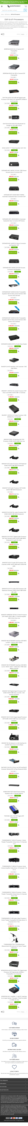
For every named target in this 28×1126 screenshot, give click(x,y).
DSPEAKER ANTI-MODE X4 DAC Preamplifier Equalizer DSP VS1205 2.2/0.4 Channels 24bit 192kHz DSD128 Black (14, 319)
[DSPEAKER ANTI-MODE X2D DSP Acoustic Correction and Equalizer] (14, 261)
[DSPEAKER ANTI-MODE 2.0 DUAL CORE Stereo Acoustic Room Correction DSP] (14, 164)
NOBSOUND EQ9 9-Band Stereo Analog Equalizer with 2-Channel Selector (14, 792)
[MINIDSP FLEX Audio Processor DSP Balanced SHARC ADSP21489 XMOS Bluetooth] (14, 457)
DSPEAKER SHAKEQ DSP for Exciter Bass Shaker (14, 344)
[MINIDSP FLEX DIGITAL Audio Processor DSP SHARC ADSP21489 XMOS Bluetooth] (14, 506)
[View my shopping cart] (26, 6)
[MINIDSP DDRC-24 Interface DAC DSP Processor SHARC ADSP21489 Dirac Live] (14, 433)
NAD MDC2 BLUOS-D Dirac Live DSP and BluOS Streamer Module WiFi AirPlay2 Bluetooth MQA (14, 768)
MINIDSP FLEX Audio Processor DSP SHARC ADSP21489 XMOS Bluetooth (14, 489)
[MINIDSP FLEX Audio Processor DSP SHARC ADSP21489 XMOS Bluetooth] (14, 481)
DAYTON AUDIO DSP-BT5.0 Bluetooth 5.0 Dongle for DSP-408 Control (14, 124)
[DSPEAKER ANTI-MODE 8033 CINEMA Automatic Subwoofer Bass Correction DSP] (14, 188)
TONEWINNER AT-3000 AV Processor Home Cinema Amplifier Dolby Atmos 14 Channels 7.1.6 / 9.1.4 (14, 868)
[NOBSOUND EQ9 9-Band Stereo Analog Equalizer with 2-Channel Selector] (14, 785)
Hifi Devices (7, 14)
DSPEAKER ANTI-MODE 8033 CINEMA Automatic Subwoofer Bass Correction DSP (14, 195)
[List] (3, 34)
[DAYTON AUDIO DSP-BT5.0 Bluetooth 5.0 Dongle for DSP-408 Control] (14, 117)
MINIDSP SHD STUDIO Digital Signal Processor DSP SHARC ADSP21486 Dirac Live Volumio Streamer (14, 718)
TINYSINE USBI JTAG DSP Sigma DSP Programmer (14, 817)
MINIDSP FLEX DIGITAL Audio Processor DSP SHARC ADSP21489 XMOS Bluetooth (14, 513)
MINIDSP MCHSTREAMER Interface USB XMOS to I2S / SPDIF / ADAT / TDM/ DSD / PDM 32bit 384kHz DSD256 (14, 666)
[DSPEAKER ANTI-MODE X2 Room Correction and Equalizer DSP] (14, 237)
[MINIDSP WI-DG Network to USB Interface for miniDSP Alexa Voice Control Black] (14, 736)
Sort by (18, 34)
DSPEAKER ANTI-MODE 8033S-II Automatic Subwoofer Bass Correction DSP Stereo (14, 220)
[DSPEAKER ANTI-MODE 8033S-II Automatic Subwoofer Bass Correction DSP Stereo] (14, 212)
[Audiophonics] (14, 6)
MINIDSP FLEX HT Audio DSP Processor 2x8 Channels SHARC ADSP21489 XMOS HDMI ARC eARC (14, 564)
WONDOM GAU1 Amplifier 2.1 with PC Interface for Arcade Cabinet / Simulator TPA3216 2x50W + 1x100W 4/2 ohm (14, 998)
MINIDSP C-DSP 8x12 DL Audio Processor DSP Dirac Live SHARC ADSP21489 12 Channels (14, 391)
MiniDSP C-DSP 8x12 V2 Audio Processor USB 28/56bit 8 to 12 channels (14, 416)
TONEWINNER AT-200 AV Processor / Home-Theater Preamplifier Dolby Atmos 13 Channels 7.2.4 (14, 842)
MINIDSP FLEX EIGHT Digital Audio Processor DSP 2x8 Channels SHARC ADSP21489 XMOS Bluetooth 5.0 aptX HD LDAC (14, 538)
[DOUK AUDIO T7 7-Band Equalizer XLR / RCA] (14, 141)
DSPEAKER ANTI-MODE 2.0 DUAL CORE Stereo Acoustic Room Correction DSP (14, 171)
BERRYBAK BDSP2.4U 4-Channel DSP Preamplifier (14, 50)
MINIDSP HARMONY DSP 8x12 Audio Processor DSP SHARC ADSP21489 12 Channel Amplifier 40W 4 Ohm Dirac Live (14, 616)
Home (2, 14)
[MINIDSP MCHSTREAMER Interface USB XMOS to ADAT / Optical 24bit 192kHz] (14, 634)
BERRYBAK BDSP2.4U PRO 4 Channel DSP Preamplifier (14, 74)
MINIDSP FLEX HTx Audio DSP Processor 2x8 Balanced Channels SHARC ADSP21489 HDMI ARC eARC (14, 590)
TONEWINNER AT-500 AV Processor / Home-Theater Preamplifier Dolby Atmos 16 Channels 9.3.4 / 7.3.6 (14, 894)
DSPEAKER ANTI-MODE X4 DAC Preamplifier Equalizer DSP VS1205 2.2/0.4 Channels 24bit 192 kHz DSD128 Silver (14, 293)
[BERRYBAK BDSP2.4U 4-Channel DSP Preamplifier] (14, 42)
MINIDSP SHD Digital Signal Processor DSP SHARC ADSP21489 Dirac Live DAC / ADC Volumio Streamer (14, 692)
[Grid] (1, 34)
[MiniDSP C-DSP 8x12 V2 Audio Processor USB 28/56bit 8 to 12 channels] (14, 408)
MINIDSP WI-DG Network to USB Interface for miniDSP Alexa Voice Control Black (14, 744)
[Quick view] (18, 57)
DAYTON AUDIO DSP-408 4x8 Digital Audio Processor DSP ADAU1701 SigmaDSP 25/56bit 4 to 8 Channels (14, 99)
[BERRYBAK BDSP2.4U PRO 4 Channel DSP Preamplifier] (14, 67)
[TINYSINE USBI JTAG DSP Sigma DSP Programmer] (14, 809)
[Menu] (1, 6)
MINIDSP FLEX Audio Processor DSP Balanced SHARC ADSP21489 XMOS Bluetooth (14, 464)
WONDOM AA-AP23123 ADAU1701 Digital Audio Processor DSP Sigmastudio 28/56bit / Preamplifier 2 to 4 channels (14, 972)
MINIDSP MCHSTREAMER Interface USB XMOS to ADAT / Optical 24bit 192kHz (14, 641)
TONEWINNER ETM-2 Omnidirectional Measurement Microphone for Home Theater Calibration (14, 946)
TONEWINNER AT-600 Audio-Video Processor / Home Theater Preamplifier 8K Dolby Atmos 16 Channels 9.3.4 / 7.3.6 (14, 920)
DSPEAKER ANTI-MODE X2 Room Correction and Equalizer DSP (14, 244)
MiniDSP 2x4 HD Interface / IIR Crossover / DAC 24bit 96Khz (14, 367)
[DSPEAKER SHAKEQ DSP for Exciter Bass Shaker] (14, 337)
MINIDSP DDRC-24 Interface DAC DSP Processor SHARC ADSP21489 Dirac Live (14, 440)
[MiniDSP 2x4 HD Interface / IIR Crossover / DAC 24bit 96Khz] (14, 360)
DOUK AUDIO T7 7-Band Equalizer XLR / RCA (14, 148)
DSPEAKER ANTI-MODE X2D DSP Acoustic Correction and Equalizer (14, 268)
